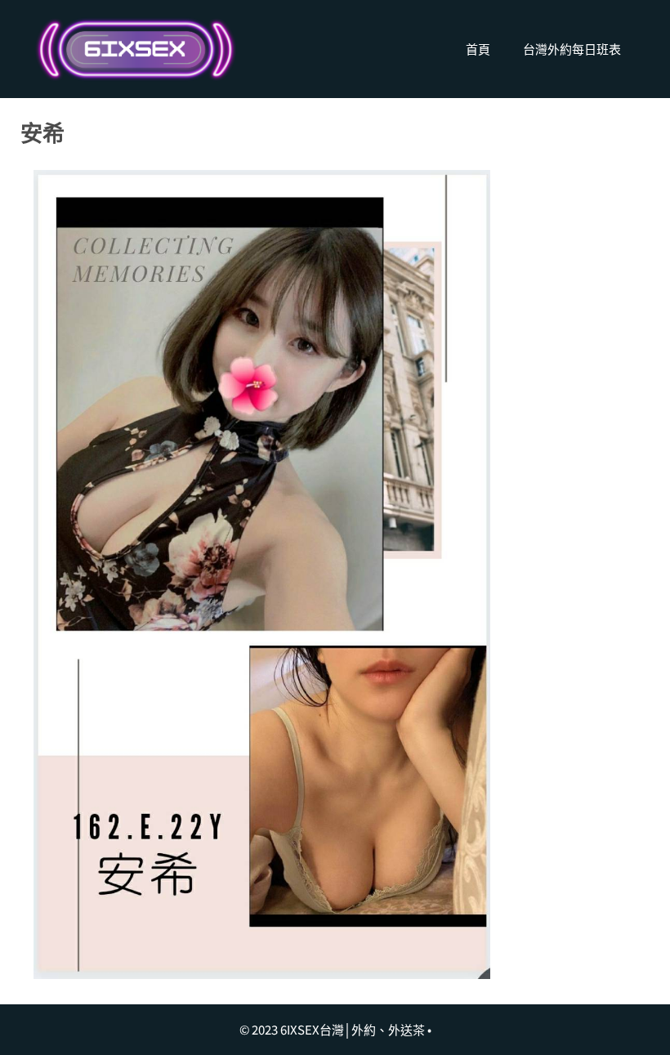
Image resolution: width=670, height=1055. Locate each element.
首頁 (478, 48)
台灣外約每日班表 (572, 48)
